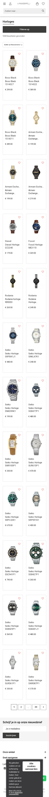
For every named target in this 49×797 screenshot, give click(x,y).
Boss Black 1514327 (10, 83)
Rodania (9, 295)
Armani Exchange (36, 132)
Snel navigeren (10, 757)
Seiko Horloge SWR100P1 (12, 464)
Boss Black (10, 77)
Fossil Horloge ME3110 (35, 246)
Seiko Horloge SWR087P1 (35, 682)
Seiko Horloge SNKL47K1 (35, 355)
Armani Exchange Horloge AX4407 (33, 137)
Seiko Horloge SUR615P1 (35, 464)
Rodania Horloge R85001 (32, 301)
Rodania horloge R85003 (12, 300)
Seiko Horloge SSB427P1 (35, 573)
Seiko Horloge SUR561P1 (12, 682)
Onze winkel (9, 752)
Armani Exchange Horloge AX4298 (9, 192)
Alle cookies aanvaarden (31, 766)
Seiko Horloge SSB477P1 (35, 409)
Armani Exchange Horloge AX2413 (33, 192)
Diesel (8, 241)
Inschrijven (11, 735)
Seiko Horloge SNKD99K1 (12, 409)
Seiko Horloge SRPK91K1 (35, 518)
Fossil (31, 241)
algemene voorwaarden (15, 793)
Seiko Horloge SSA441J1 (35, 627)
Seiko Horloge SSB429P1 (12, 627)
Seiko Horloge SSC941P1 (12, 573)
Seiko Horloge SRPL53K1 (12, 518)
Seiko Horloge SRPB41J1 (12, 355)
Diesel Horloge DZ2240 (12, 246)
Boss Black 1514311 (10, 137)
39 (36, 707)
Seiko (8, 350)
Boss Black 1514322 (33, 83)
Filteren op (24, 29)
